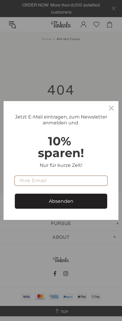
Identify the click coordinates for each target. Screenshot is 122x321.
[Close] (111, 108)
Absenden (61, 201)
